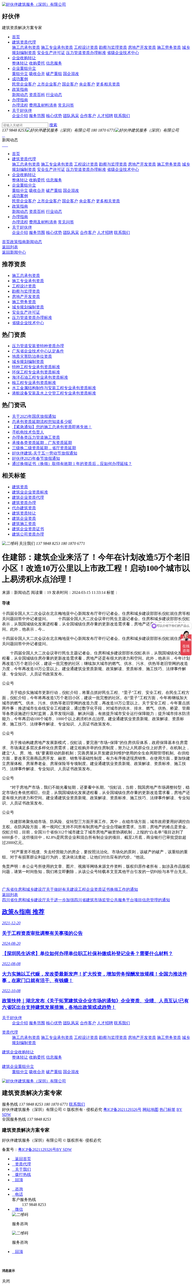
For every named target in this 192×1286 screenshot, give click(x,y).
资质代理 (10, 1032)
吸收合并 (37, 74)
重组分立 (20, 74)
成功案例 (20, 79)
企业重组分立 (24, 68)
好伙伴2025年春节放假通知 (36, 458)
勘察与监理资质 (113, 47)
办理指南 (20, 100)
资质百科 (37, 95)
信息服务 (54, 63)
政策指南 (20, 89)
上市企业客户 (49, 84)
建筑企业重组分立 (18, 1066)
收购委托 (37, 63)
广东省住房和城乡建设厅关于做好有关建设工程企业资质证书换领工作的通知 (70, 889)
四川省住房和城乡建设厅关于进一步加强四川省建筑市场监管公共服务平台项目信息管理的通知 (86, 900)
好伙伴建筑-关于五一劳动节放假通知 (44, 453)
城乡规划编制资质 (28, 307)
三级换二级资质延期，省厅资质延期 (44, 448)
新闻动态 (20, 95)
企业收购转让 (24, 58)
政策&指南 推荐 (23, 912)
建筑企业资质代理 (28, 497)
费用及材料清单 (43, 105)
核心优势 (54, 116)
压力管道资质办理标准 (86, 53)
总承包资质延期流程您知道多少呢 (42, 421)
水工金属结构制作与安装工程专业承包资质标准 (54, 388)
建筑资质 (20, 487)
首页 (16, 37)
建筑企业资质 (24, 518)
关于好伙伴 (22, 110)
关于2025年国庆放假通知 (34, 416)
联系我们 (122, 116)
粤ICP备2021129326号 (122, 1109)
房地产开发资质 (142, 47)
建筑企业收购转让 (18, 1052)
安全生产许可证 (51, 53)
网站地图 (150, 1109)
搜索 (53, 125)
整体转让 (20, 63)
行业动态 (54, 95)
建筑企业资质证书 (28, 529)
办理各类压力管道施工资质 (36, 437)
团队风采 (71, 116)
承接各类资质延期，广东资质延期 (42, 443)
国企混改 (71, 74)
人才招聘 (105, 116)
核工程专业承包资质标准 (34, 382)
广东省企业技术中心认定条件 (38, 351)
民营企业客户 (24, 84)
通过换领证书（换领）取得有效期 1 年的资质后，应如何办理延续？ (72, 464)
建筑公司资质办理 (28, 534)
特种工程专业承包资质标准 (36, 367)
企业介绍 (20, 116)
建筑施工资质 (24, 524)
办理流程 (20, 105)
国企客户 (70, 84)
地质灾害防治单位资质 (32, 356)
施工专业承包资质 (57, 47)
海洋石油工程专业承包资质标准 (40, 377)
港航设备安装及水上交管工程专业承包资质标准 (54, 393)
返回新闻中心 (14, 252)
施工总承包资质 (26, 47)
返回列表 (10, 247)
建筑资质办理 (24, 503)
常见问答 (66, 105)
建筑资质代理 (24, 42)
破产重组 (54, 74)
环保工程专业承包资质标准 (36, 372)
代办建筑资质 (24, 508)
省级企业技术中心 (123, 53)
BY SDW (64, 1149)
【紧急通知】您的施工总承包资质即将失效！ (52, 427)
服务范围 (37, 116)
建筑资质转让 (24, 513)
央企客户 (87, 84)
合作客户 (88, 116)
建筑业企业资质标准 (30, 492)
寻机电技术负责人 (28, 432)
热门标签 (168, 1109)
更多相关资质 (108, 84)
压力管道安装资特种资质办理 (38, 346)
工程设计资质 (86, 47)
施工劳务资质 (169, 47)
